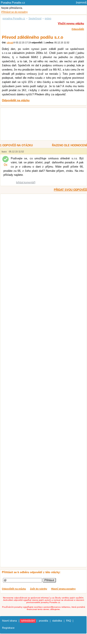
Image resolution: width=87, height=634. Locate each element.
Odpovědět (78, 29)
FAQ (68, 620)
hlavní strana (9, 620)
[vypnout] (81, 2)
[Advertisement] (41, 124)
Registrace (8, 627)
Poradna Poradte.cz (13, 2)
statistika (57, 620)
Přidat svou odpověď (70, 189)
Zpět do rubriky (38, 588)
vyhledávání (28, 620)
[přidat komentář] (25, 182)
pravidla (43, 620)
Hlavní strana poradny (63, 588)
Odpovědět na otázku (14, 588)
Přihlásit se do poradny (14, 12)
